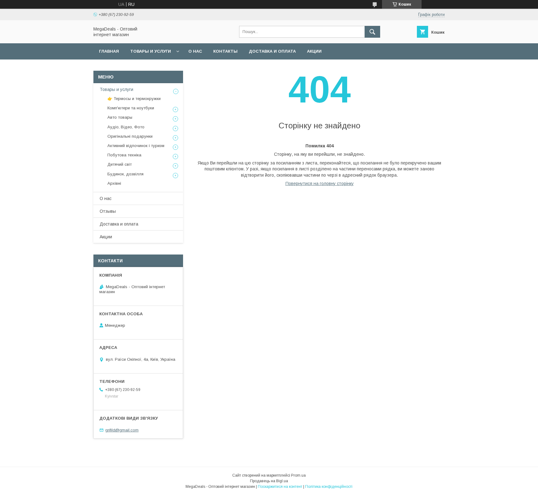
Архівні (114, 183)
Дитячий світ (119, 164)
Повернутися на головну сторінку (320, 183)
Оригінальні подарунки (130, 136)
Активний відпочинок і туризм (135, 145)
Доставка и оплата (272, 51)
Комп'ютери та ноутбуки (130, 108)
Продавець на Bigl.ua (269, 481)
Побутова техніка (124, 155)
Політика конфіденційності (328, 486)
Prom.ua (298, 475)
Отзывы (108, 211)
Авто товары (119, 117)
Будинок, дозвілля (125, 174)
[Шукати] (372, 32)
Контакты (225, 51)
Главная (109, 51)
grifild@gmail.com (122, 430)
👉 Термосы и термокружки (134, 98)
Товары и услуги (150, 51)
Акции (314, 51)
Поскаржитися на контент (280, 486)
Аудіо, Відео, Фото (125, 127)
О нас (195, 51)
